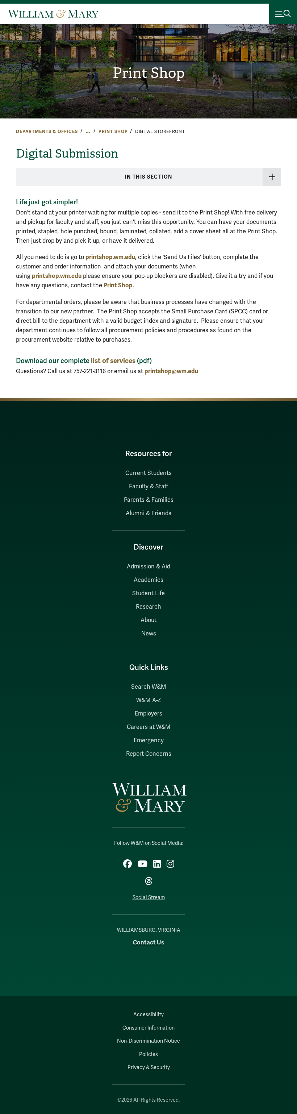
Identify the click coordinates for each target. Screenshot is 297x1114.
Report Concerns (148, 754)
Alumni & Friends (148, 513)
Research (148, 606)
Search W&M (148, 686)
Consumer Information (148, 1028)
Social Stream (149, 897)
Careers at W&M (149, 727)
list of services (113, 360)
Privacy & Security (148, 1067)
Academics (148, 580)
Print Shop (149, 73)
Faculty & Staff (148, 486)
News (148, 633)
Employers (148, 713)
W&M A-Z (148, 700)
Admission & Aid (148, 566)
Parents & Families (148, 500)
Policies (148, 1054)
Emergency (149, 740)
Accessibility (148, 1014)
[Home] (53, 14)
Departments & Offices (47, 131)
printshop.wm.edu (110, 257)
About (148, 620)
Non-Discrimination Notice (148, 1041)
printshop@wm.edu (171, 371)
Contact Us (148, 942)
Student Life (148, 593)
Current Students (148, 473)
